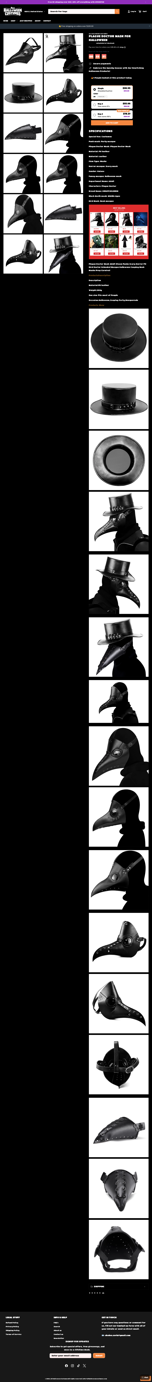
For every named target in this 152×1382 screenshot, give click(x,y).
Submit (99, 1356)
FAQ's (56, 1322)
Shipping (92, 43)
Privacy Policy (12, 1326)
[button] (13, 20)
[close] (150, 26)
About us (58, 1330)
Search (57, 1326)
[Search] (117, 11)
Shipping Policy (12, 1330)
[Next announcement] (145, 2)
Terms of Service (13, 1334)
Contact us (58, 1334)
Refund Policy (12, 1322)
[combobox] (84, 11)
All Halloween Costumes (59, 1378)
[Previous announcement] (6, 2)
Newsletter (59, 1338)
